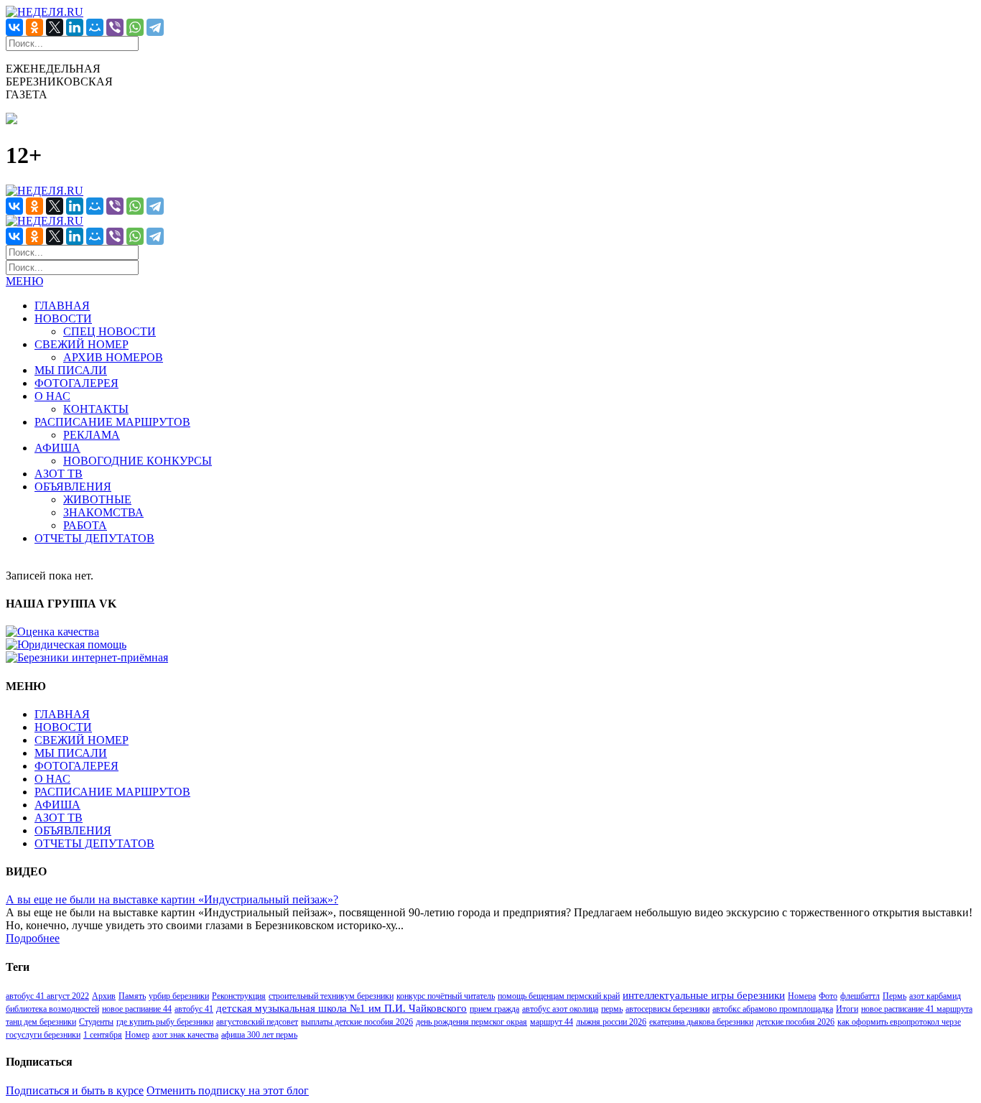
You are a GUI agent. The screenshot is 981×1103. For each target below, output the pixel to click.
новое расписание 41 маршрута (916, 1009)
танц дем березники (41, 1022)
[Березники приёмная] (87, 657)
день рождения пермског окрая (471, 1022)
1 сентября (102, 1035)
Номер (137, 1035)
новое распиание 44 (137, 1009)
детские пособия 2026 (795, 1022)
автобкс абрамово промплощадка (772, 1009)
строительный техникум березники (331, 996)
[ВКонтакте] (14, 27)
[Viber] (115, 27)
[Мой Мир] (94, 27)
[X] (54, 27)
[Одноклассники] (34, 27)
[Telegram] (155, 27)
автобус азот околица (560, 1009)
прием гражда (494, 1009)
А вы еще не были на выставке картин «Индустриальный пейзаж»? (172, 899)
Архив (104, 996)
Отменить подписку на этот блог (228, 1090)
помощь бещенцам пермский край (559, 996)
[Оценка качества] (52, 631)
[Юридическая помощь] (66, 644)
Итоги (847, 1009)
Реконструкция (239, 996)
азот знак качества (185, 1035)
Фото (828, 996)
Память (132, 996)
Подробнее (33, 938)
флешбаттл (860, 996)
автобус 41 (194, 1009)
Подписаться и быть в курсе (75, 1090)
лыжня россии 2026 (611, 1022)
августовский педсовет (257, 1022)
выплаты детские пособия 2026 (357, 1022)
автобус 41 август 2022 (47, 996)
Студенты (96, 1022)
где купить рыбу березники (164, 1022)
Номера (802, 996)
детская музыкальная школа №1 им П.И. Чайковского (341, 1008)
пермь (612, 1009)
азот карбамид (935, 996)
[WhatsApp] (135, 27)
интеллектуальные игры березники (704, 995)
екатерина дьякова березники (701, 1022)
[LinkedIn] (74, 27)
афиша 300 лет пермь (259, 1035)
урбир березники (179, 996)
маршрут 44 (551, 1022)
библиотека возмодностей (52, 1009)
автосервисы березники (668, 1009)
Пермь (894, 996)
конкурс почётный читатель (445, 996)
